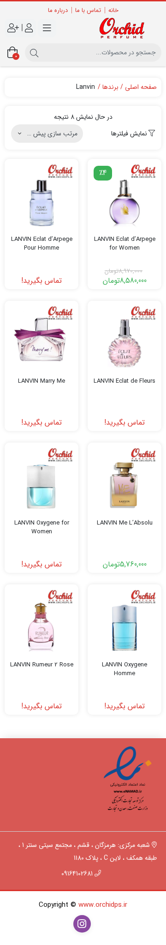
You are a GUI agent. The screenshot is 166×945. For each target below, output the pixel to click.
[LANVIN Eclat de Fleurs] (124, 337)
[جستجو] (34, 52)
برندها (110, 87)
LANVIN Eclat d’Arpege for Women (124, 244)
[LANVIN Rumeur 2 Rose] (41, 621)
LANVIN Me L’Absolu (125, 523)
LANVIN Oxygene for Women (41, 528)
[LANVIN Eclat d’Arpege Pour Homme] (41, 195)
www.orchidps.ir (102, 904)
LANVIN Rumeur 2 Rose (41, 665)
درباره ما (58, 10)
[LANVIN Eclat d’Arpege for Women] (124, 195)
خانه (113, 10)
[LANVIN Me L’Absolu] (124, 479)
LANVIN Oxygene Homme (124, 669)
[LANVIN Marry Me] (41, 337)
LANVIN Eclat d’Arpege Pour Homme (41, 244)
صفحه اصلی (141, 87)
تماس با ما (88, 10)
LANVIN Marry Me (41, 381)
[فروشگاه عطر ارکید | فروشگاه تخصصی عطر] (124, 28)
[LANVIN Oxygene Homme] (124, 621)
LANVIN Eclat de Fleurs (124, 381)
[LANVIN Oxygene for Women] (41, 479)
